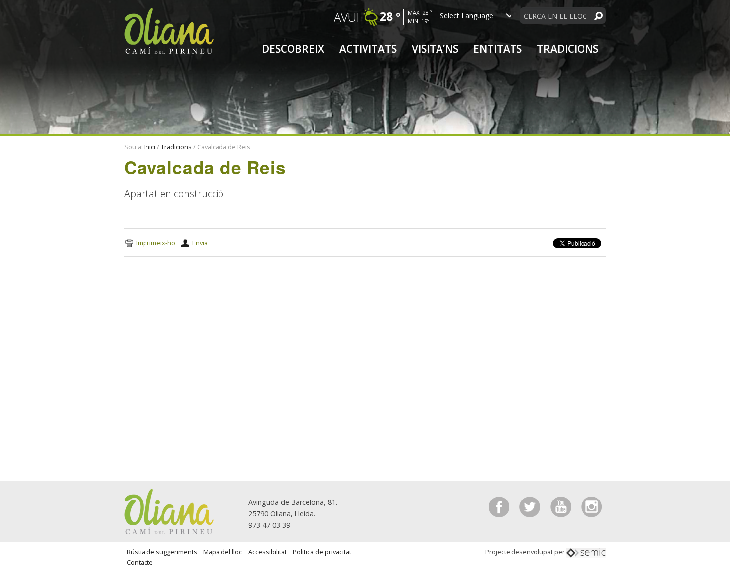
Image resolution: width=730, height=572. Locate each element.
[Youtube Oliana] (561, 506)
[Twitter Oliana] (530, 506)
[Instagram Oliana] (591, 506)
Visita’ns (435, 49)
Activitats (368, 49)
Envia (200, 242)
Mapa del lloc (222, 551)
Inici (149, 147)
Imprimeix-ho (155, 242)
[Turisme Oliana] (169, 510)
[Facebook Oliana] (500, 506)
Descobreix (293, 49)
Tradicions (567, 49)
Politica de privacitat (322, 551)
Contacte (140, 562)
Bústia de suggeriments (162, 551)
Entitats (497, 49)
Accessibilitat (267, 551)
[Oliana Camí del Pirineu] (169, 30)
